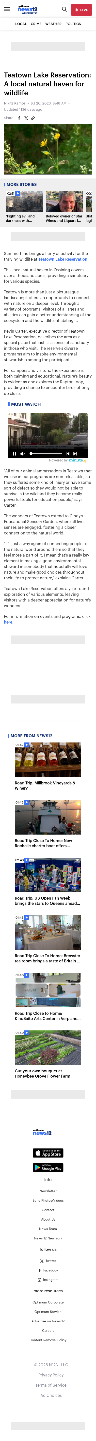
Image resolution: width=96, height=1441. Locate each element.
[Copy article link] (33, 118)
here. (9, 622)
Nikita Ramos (15, 103)
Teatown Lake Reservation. (63, 259)
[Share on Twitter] (26, 118)
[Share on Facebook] (19, 118)
